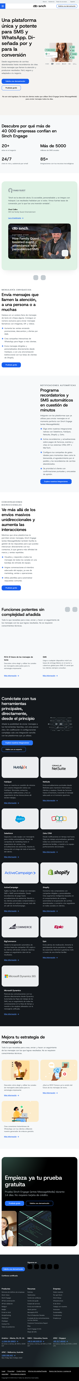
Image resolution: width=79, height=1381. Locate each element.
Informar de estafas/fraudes (37, 1371)
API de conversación (8, 1301)
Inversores (56, 1309)
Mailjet (4, 1309)
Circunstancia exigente (18, 1374)
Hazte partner (32, 1309)
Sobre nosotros (58, 1292)
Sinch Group (57, 1298)
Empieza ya (57, 1318)
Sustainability (57, 1312)
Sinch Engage (6, 1298)
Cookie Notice (21, 1371)
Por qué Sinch (57, 1295)
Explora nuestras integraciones (56, 481)
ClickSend (5, 1318)
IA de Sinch (57, 1304)
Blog (28, 1326)
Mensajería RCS (32, 1312)
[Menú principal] (2, 6)
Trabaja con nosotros (60, 1306)
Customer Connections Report (37, 1323)
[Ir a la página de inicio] (39, 6)
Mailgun (4, 1306)
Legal (3, 1371)
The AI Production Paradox (36, 1315)
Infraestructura (58, 1301)
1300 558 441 (7, 1355)
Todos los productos (8, 1327)
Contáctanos (57, 1315)
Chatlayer (5, 1321)
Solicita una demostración (67, 6)
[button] (44, 1)
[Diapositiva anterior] (35, 277)
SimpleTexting (6, 1315)
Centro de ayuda (32, 1301)
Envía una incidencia (34, 1306)
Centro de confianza (34, 1298)
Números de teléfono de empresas (13, 1292)
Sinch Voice (5, 1295)
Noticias (30, 1292)
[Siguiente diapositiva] (43, 277)
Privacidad (11, 1371)
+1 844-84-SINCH (9, 1341)
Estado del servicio (33, 1304)
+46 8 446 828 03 (34, 1341)
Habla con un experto (14, 749)
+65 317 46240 (59, 1341)
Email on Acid (6, 1312)
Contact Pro (5, 1324)
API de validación (7, 1304)
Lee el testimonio (14, 218)
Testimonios (31, 1295)
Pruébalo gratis (11, 88)
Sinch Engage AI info (34, 1329)
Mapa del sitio (32, 1332)
